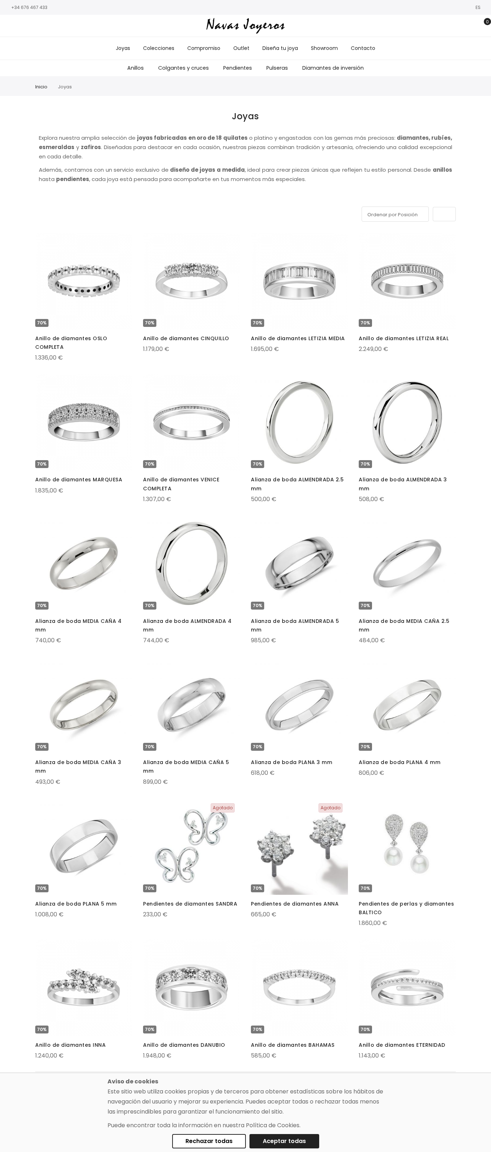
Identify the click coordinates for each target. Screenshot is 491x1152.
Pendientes (237, 67)
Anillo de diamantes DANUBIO (184, 1045)
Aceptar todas (284, 1141)
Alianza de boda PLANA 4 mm (399, 762)
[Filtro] (40, 213)
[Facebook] (9, 26)
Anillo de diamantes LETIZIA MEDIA (298, 338)
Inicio (41, 86)
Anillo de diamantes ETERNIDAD (402, 1045)
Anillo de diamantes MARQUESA (78, 479)
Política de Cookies (272, 1125)
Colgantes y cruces (183, 67)
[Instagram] (19, 26)
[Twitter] (30, 26)
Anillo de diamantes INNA (70, 1045)
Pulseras (277, 67)
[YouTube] (41, 26)
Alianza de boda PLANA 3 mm (291, 762)
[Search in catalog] (448, 26)
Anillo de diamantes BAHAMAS (293, 1045)
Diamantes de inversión (333, 67)
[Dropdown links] (459, 26)
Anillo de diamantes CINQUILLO (186, 338)
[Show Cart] (482, 26)
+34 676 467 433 (29, 7)
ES (479, 7)
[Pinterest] (52, 26)
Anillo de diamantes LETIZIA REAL (404, 338)
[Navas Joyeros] (245, 26)
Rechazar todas (209, 1141)
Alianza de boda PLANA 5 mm (75, 903)
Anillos (135, 67)
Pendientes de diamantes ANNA (295, 903)
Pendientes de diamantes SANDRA (190, 903)
